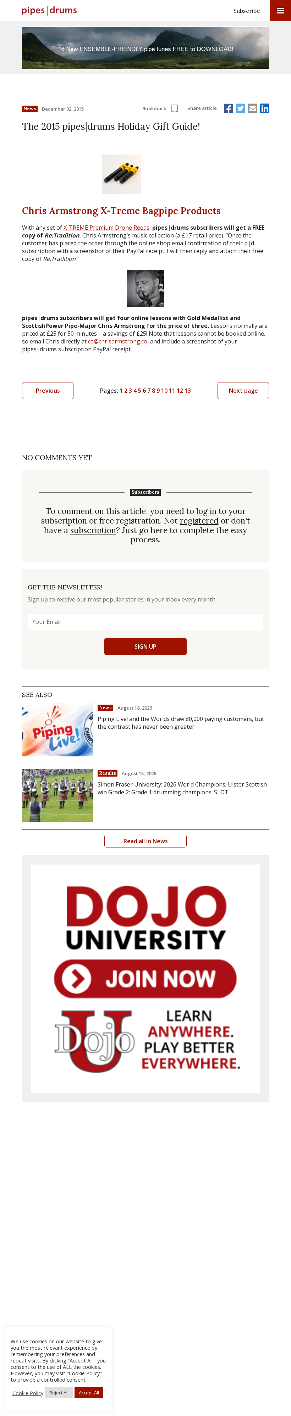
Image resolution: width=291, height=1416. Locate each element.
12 (180, 390)
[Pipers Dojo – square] (145, 978)
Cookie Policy (27, 1393)
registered (199, 521)
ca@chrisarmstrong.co (117, 341)
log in (206, 511)
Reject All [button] (58, 1392)
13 (188, 390)
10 (164, 390)
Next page (243, 390)
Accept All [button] (89, 1392)
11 (172, 390)
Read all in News (145, 841)
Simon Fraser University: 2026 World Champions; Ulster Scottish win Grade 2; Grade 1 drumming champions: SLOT (182, 788)
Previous (48, 390)
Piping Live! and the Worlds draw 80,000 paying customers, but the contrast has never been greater (181, 723)
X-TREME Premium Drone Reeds (106, 227)
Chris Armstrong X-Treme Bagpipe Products (121, 211)
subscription (93, 530)
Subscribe (247, 10)
